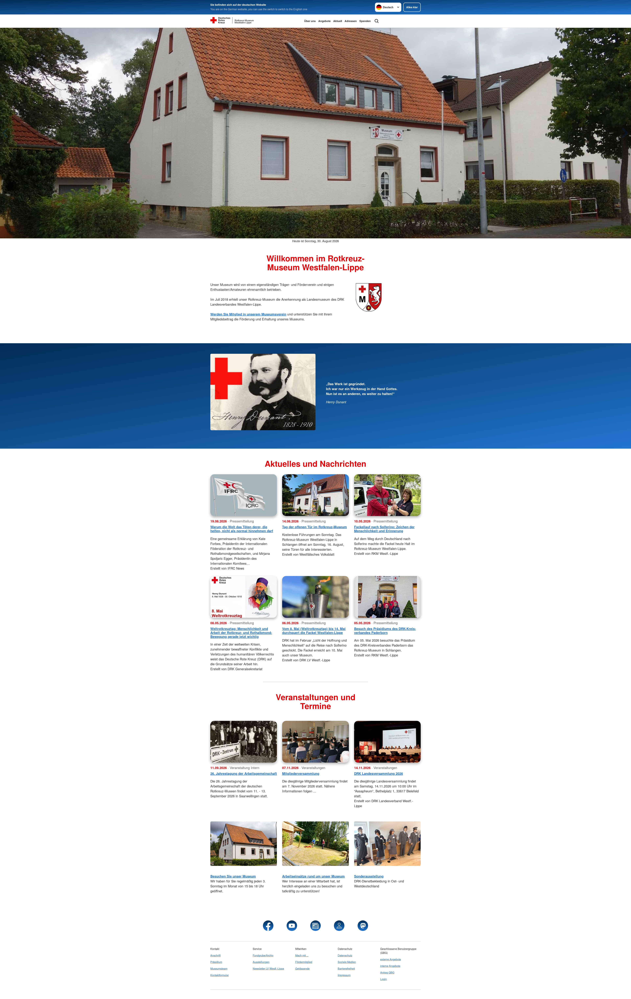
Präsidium (216, 962)
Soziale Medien (347, 962)
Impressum (344, 975)
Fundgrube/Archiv (263, 955)
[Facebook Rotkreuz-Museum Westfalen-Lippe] (268, 925)
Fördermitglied (303, 962)
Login (383, 979)
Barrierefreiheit (346, 968)
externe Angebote (390, 959)
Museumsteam (218, 968)
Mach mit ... (301, 955)
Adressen (351, 21)
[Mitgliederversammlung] (315, 742)
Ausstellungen (261, 962)
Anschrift (215, 955)
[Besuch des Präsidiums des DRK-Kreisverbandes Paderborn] (387, 597)
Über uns (310, 21)
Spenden (365, 21)
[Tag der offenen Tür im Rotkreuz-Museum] (315, 495)
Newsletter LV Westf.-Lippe (268, 968)
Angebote (324, 21)
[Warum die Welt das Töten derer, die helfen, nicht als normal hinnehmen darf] (243, 495)
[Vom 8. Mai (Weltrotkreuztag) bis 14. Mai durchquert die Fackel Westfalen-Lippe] (315, 597)
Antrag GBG (387, 972)
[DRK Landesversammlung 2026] (387, 742)
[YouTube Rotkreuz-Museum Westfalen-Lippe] (292, 925)
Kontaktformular (219, 975)
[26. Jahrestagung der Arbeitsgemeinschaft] (243, 742)
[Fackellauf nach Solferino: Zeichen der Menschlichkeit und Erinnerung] (387, 495)
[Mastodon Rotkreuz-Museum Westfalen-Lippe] (363, 925)
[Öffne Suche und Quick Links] (376, 21)
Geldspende (302, 968)
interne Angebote (390, 966)
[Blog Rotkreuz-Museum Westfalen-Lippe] (315, 925)
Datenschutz (345, 955)
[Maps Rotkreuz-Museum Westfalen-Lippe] (339, 925)
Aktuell (337, 21)
